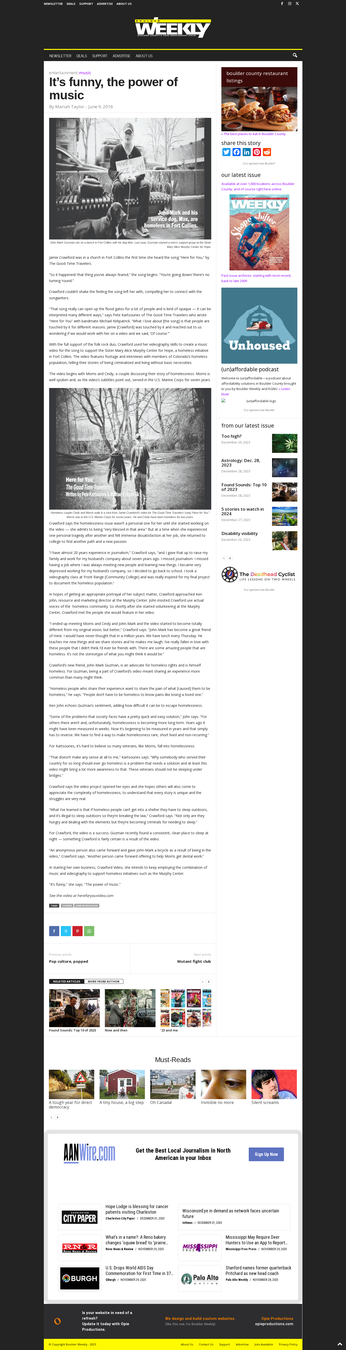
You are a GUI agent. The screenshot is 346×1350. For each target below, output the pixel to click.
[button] (294, 55)
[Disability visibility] (284, 540)
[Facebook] (282, 4)
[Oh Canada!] (173, 1084)
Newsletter (53, 4)
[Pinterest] (77, 931)
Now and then (116, 1030)
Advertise (105, 4)
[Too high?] (284, 443)
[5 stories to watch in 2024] (284, 516)
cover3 (67, 905)
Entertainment (63, 73)
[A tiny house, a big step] (122, 1084)
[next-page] (208, 981)
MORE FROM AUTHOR (104, 981)
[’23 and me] (186, 1008)
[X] (297, 4)
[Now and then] (130, 1008)
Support (86, 4)
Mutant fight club (194, 961)
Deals (71, 4)
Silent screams (265, 1102)
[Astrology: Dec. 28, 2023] (284, 467)
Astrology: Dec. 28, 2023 (240, 462)
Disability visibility (239, 533)
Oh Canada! (161, 1102)
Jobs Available (264, 1344)
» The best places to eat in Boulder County (253, 134)
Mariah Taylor (69, 106)
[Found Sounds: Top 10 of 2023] (74, 1008)
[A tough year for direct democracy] (71, 1084)
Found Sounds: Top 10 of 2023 (72, 1030)
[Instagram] (290, 4)
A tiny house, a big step (122, 1102)
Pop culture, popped (68, 961)
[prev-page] (202, 981)
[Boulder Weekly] (173, 27)
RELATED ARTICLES (66, 981)
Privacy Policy (288, 1344)
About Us (124, 4)
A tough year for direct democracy (70, 1105)
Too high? (231, 436)
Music (85, 73)
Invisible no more (217, 1102)
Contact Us (206, 1344)
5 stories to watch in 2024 (242, 511)
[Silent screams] (274, 1084)
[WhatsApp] (89, 931)
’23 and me (169, 1030)
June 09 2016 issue (87, 905)
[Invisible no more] (223, 1084)
